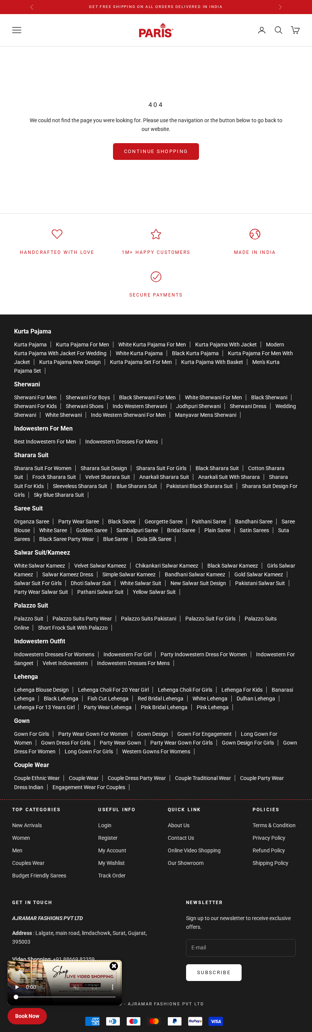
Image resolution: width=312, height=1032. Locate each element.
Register (108, 838)
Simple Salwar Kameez (129, 574)
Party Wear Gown (120, 743)
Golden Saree (91, 530)
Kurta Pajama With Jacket (226, 344)
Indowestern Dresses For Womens (54, 654)
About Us (178, 825)
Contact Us (181, 838)
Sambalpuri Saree (137, 530)
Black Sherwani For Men (147, 397)
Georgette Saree (164, 521)
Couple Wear (84, 778)
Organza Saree (31, 521)
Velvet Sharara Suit (107, 477)
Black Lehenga (61, 698)
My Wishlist (111, 863)
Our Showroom (186, 863)
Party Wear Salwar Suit (41, 592)
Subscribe (214, 972)
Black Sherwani (269, 397)
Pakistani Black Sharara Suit (199, 486)
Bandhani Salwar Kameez (195, 574)
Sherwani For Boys (88, 397)
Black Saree (121, 521)
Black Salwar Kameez (232, 566)
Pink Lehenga (213, 707)
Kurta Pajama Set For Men (141, 362)
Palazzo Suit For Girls (210, 619)
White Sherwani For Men (213, 397)
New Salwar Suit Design (198, 583)
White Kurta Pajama (139, 353)
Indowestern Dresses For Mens (121, 442)
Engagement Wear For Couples (89, 787)
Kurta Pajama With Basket (212, 362)
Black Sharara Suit (217, 468)
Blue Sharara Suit (136, 486)
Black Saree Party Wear (66, 539)
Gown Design (152, 734)
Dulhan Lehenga (256, 698)
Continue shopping (156, 151)
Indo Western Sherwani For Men (128, 415)
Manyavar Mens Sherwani (205, 415)
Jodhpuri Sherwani (198, 406)
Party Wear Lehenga (108, 707)
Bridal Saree (181, 530)
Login (104, 825)
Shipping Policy (270, 863)
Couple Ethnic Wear (37, 778)
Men (17, 850)
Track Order (112, 875)
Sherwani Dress (248, 406)
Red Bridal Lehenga (160, 698)
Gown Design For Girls (248, 743)
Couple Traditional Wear (203, 778)
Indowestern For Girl (127, 654)
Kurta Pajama (30, 344)
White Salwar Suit (140, 583)
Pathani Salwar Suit (100, 592)
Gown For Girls (31, 734)
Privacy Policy (269, 838)
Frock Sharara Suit (54, 477)
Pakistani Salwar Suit (260, 583)
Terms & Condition (274, 825)
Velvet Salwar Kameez (100, 566)
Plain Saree (217, 530)
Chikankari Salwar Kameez (166, 566)
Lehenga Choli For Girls (185, 690)
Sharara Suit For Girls (161, 468)
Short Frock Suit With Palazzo (73, 628)
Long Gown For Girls (89, 751)
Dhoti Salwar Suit (91, 583)
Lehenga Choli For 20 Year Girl (113, 690)
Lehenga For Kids (242, 690)
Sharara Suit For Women (43, 468)
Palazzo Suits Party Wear (82, 619)
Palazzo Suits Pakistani (148, 619)
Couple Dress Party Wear (137, 778)
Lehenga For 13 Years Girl (44, 707)
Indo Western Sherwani (140, 406)
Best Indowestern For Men (45, 442)
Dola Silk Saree (154, 539)
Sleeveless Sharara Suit (80, 486)
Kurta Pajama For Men (82, 344)
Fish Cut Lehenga (108, 698)
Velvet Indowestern (65, 663)
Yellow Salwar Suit (154, 592)
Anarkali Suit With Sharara (229, 477)
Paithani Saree (209, 521)
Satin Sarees (254, 530)
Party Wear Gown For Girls (181, 743)
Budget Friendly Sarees (39, 875)
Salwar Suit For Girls (38, 583)
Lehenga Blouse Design (41, 690)
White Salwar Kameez (39, 566)
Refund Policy (269, 850)
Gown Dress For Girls (66, 743)
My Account (112, 850)
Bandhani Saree (253, 521)
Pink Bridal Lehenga (164, 707)
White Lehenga (210, 698)
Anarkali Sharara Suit (164, 477)
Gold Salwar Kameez (258, 574)
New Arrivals (27, 825)
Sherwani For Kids (35, 406)
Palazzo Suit (28, 619)
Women (21, 838)
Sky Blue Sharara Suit (59, 495)
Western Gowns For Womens (156, 751)
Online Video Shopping (194, 850)
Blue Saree (115, 539)
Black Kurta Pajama (195, 353)
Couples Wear (28, 863)
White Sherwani (63, 415)
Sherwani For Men (35, 397)
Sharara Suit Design (104, 468)
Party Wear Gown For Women (93, 734)
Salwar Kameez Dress (67, 574)
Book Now (27, 1016)
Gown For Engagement (204, 734)
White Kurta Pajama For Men (152, 344)
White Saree (53, 530)
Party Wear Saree (78, 521)
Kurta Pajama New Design (70, 362)
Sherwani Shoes (84, 406)
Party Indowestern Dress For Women (204, 654)
